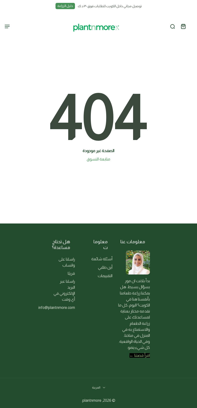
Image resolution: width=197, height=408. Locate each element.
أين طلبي (105, 267)
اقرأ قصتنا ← (139, 355)
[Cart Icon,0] (183, 26)
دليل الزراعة (65, 6)
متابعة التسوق (98, 159)
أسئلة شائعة (101, 259)
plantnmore (91, 400)
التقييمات (105, 276)
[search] (172, 26)
